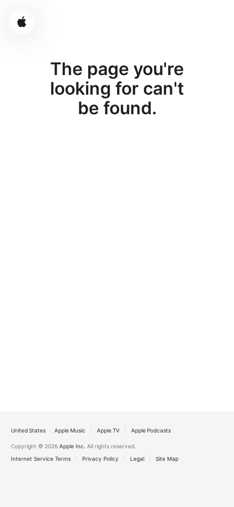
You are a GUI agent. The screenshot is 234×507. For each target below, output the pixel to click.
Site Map (167, 458)
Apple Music (69, 430)
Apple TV (108, 430)
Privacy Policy (100, 458)
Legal (137, 458)
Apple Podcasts (151, 430)
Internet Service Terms (41, 458)
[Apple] (22, 22)
